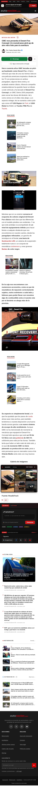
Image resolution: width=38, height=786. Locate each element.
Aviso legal (23, 744)
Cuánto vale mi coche (8, 748)
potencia (19, 438)
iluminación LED (8, 241)
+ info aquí (19, 771)
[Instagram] (22, 726)
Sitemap (4, 753)
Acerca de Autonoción (26, 736)
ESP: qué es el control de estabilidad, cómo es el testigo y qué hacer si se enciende (19, 628)
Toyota (4, 108)
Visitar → (34, 532)
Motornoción (5, 736)
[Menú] (36, 10)
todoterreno (15, 246)
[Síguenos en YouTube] (30, 540)
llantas (4, 249)
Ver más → (32, 640)
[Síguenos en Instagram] (25, 540)
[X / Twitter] (16, 726)
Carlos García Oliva (15, 50)
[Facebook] (11, 726)
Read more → (32, 676)
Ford (26, 103)
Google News (8, 540)
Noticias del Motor (8, 37)
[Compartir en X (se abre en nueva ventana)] (30, 59)
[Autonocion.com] (10, 10)
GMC (6, 500)
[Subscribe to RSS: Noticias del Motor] (17, 37)
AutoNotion (5, 740)
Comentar (30, 522)
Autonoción (5, 780)
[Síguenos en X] (21, 540)
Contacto (22, 740)
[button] (30, 467)
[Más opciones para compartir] (35, 59)
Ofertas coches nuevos (8, 744)
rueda (30, 416)
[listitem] (7, 481)
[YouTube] (27, 726)
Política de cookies (25, 748)
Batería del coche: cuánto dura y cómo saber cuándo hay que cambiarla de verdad (18, 587)
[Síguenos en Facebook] (16, 540)
